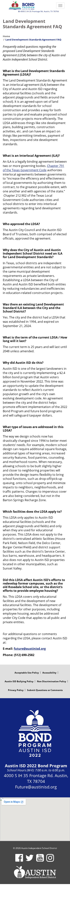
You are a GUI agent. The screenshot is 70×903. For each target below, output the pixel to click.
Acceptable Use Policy (27, 672)
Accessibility (49, 672)
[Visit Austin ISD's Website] (35, 872)
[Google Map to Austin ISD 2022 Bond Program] (35, 819)
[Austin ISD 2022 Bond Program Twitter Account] (29, 860)
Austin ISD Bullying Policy (19, 681)
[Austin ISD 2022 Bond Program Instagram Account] (50, 860)
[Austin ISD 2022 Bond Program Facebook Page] (19, 860)
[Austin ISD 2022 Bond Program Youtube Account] (40, 860)
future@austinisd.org (30, 649)
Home (6, 36)
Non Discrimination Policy (51, 681)
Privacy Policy (16, 690)
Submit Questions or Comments (45, 690)
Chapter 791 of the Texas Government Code (33, 168)
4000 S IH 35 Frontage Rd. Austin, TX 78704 (39, 11)
